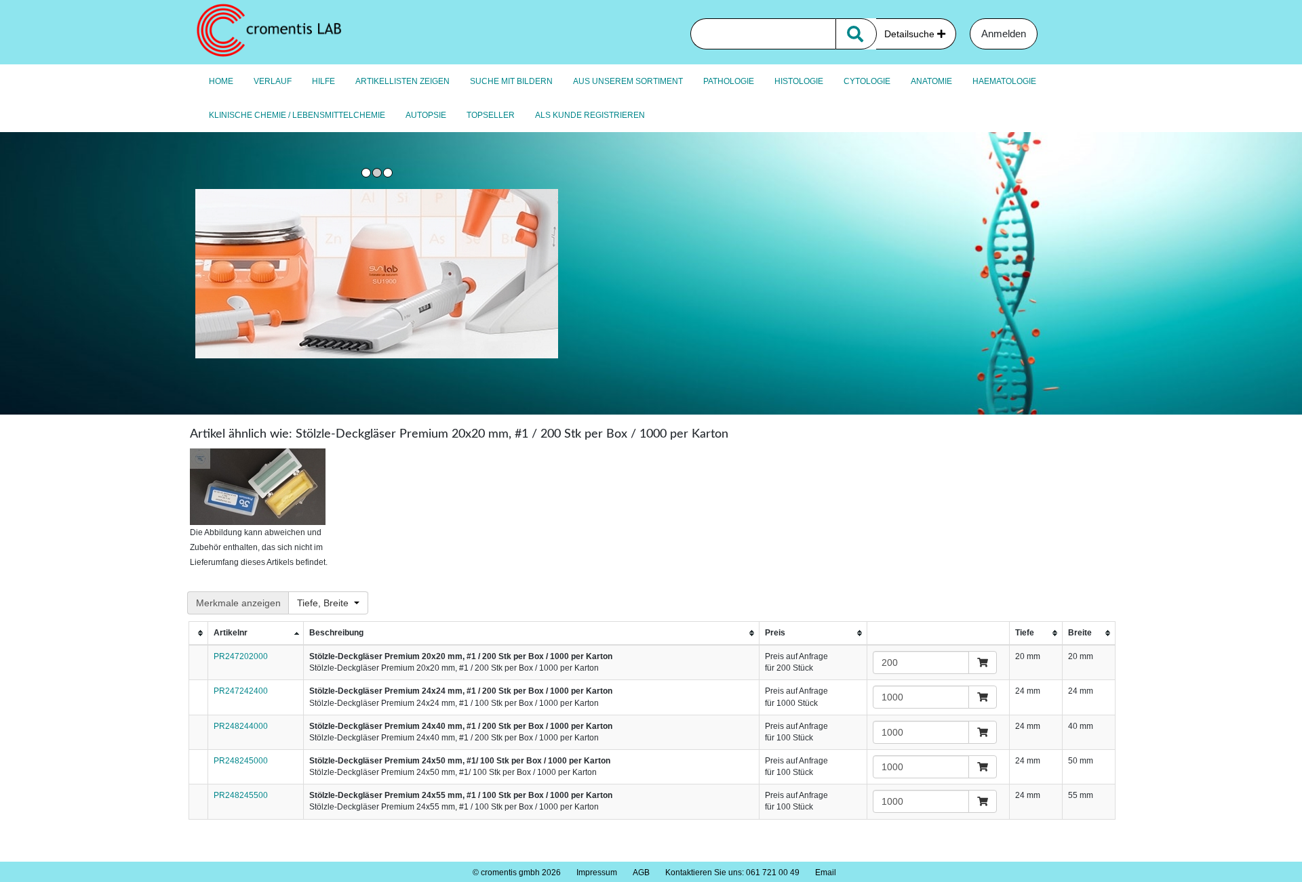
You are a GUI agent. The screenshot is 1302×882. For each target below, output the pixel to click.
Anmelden (1003, 33)
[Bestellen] (982, 662)
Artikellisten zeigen (402, 81)
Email (825, 872)
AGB (641, 872)
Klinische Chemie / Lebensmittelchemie (297, 115)
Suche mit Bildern (511, 81)
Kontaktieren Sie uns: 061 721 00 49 (732, 872)
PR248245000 (241, 760)
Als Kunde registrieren (590, 115)
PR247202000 (241, 656)
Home (221, 81)
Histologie (798, 81)
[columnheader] (198, 634)
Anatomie (931, 81)
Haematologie (1004, 81)
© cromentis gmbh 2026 (517, 872)
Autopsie (426, 115)
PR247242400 (241, 691)
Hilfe (323, 81)
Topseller (491, 115)
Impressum (596, 872)
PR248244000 (241, 726)
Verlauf (273, 81)
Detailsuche (910, 33)
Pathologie (728, 81)
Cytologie (867, 81)
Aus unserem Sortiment (628, 81)
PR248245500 (241, 795)
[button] (328, 602)
